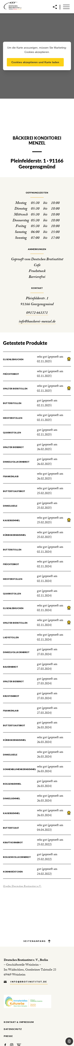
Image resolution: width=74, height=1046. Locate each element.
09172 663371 (37, 313)
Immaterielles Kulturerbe (27, 1001)
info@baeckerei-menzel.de (37, 322)
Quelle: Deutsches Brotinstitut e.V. (22, 886)
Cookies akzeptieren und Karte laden (35, 62)
